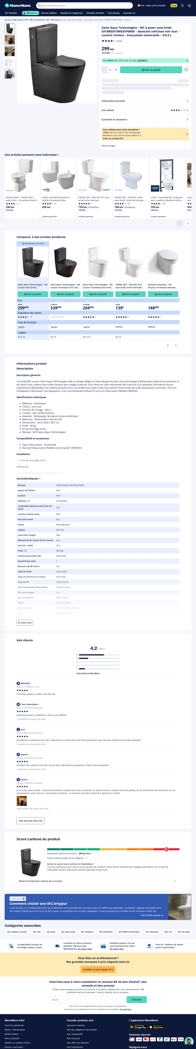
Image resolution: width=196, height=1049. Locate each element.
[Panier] (189, 5)
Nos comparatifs (75, 1034)
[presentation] (175, 881)
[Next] (175, 345)
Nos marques (73, 1038)
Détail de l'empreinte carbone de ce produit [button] (40, 881)
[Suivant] (187, 223)
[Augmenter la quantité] (116, 69)
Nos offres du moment (78, 1042)
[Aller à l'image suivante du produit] (91, 63)
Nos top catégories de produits (82, 1029)
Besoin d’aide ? (12, 1034)
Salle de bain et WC (20, 20)
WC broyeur (56, 20)
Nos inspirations (75, 1047)
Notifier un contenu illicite (17, 1042)
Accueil (8, 20)
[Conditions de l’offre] (187, 60)
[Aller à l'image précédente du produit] (22, 63)
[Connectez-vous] (182, 5)
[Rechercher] (39, 5)
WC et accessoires (37, 20)
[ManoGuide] (189, 1041)
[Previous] (167, 345)
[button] (28, 500)
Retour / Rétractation (15, 1029)
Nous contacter (12, 1038)
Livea (113, 145)
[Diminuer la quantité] (104, 69)
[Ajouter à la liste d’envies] (186, 69)
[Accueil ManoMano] (18, 5)
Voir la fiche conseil (150, 915)
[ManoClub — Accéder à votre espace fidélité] (174, 5)
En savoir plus (125, 1009)
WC (48, 20)
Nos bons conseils (75, 1025)
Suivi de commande (14, 1025)
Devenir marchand (14, 1047)
